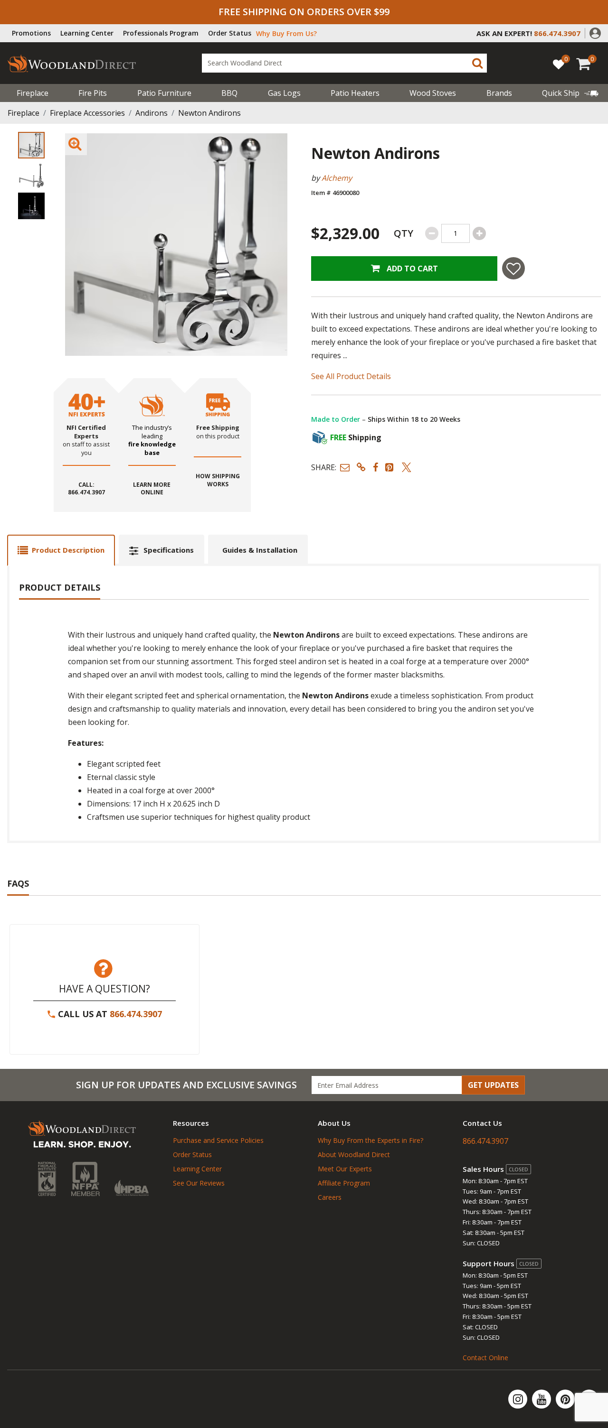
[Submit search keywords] (477, 63)
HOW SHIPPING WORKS (218, 480)
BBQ (229, 93)
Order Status (229, 32)
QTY (403, 233)
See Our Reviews (199, 1182)
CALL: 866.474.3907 (86, 489)
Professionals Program (161, 32)
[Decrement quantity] (432, 233)
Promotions (31, 32)
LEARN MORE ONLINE (152, 489)
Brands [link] (499, 93)
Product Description (68, 550)
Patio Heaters (355, 93)
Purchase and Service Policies (218, 1140)
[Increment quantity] (479, 233)
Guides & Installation (259, 550)
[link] (570, 93)
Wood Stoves (432, 93)
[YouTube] (542, 1399)
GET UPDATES (493, 1085)
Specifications (168, 550)
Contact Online (485, 1357)
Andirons (151, 113)
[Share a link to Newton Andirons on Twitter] (406, 467)
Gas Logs (284, 93)
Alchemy (337, 178)
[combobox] (344, 63)
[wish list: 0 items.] (558, 64)
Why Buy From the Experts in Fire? (370, 1140)
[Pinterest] (566, 1399)
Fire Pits (92, 93)
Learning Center (87, 32)
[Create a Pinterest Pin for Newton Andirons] (390, 467)
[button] (595, 32)
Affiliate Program (344, 1182)
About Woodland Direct (354, 1154)
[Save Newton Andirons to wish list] (513, 268)
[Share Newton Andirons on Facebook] (375, 467)
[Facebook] (589, 1399)
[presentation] (31, 145)
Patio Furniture (164, 93)
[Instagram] (518, 1399)
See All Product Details (351, 376)
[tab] (61, 550)
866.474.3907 (136, 1014)
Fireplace (32, 93)
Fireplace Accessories (87, 113)
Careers (330, 1197)
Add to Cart (411, 268)
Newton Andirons (209, 113)
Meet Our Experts (345, 1168)
